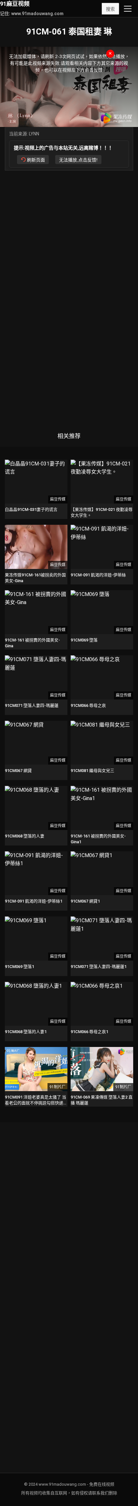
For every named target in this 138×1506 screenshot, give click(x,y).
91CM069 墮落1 (19, 966)
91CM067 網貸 (18, 770)
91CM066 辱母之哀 (88, 705)
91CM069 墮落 (84, 640)
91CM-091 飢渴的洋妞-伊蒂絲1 (33, 901)
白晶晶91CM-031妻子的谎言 (31, 509)
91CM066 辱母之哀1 (89, 1031)
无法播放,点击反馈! (78, 159)
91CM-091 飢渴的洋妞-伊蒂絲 (98, 574)
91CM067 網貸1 (85, 901)
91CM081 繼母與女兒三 (92, 770)
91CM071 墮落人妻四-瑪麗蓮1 (98, 966)
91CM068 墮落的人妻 (24, 836)
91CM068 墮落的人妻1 (26, 1031)
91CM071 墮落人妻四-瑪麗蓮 (31, 705)
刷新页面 (36, 159)
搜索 (110, 9)
